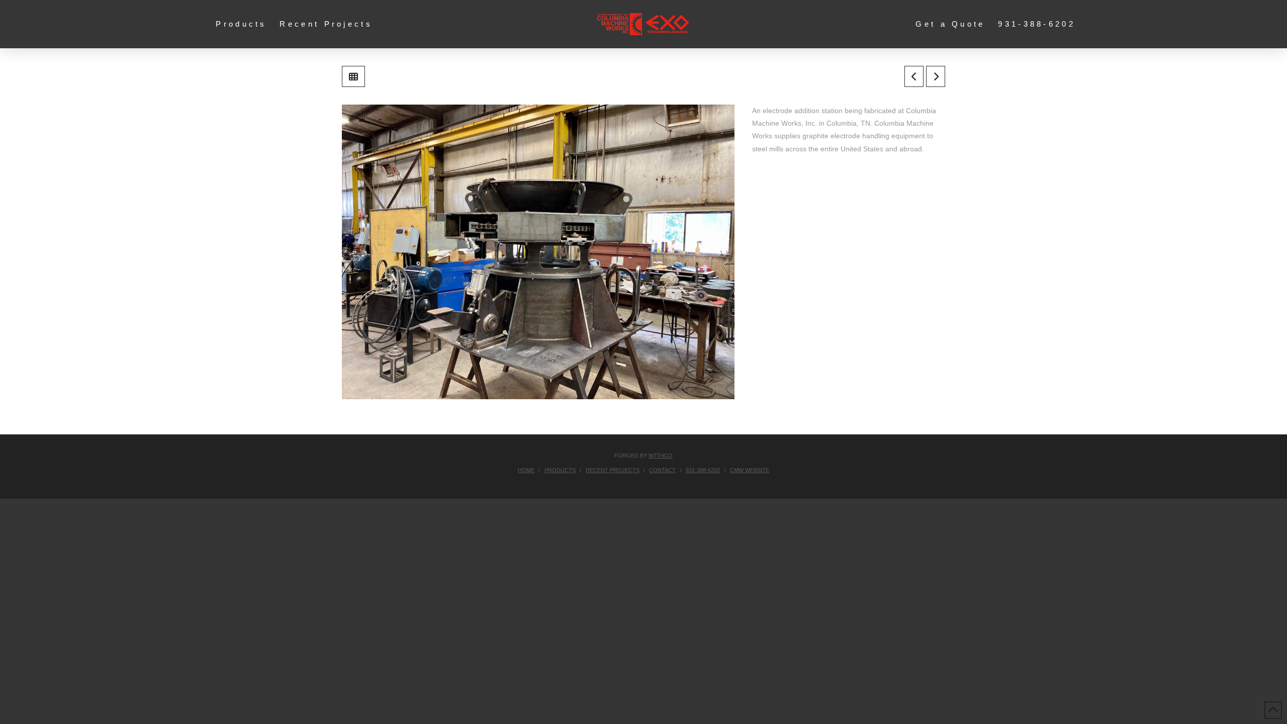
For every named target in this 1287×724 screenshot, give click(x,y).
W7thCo (661, 455)
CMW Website (749, 470)
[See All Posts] (353, 76)
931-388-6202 (703, 470)
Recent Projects (612, 470)
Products (560, 470)
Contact (662, 470)
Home (526, 470)
